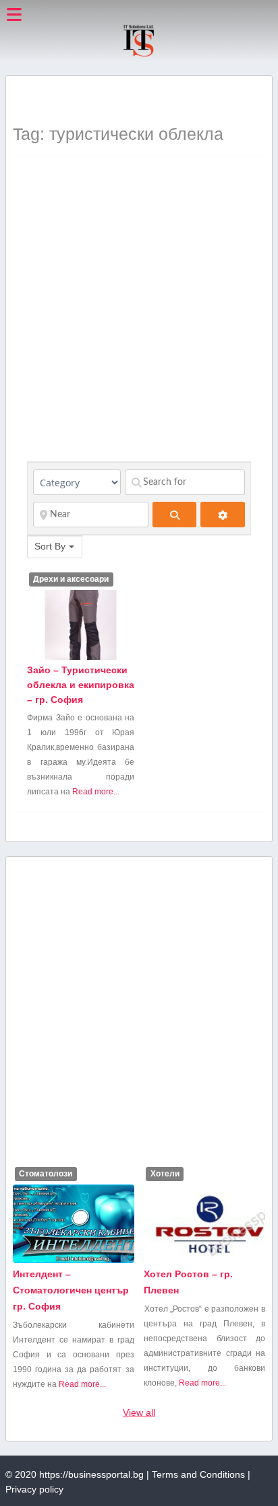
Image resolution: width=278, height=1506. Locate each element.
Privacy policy (34, 1489)
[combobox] (54, 546)
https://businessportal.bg (91, 1474)
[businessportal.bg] (138, 54)
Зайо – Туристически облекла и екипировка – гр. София (80, 685)
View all (139, 1412)
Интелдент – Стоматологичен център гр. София (71, 1290)
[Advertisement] (145, 99)
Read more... (95, 791)
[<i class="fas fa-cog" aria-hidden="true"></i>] (222, 514)
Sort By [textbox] (49, 546)
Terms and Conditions (198, 1474)
